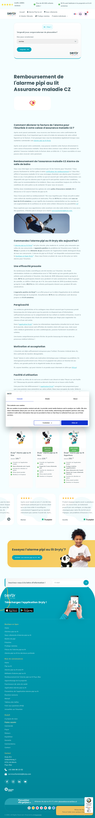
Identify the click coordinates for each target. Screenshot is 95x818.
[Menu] (92, 798)
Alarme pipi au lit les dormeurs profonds (20, 653)
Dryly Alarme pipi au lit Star (21, 454)
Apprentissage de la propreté (16, 680)
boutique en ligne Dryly (25, 256)
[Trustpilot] (38, 519)
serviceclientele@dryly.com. (62, 211)
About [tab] (75, 399)
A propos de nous (11, 719)
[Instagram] (13, 783)
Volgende (23, 49)
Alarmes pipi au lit (11, 631)
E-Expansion (37, 815)
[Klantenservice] (80, 14)
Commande (9, 726)
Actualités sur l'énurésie (14, 709)
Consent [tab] (19, 399)
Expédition (9, 737)
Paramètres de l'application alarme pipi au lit (22, 691)
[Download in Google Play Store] (27, 610)
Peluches (8, 642)
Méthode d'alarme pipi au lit (15, 673)
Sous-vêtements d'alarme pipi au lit (18, 635)
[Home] (10, 598)
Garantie (8, 740)
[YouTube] (25, 783)
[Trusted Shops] (9, 791)
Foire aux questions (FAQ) (14, 706)
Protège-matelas (11, 646)
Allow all (74, 423)
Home (7, 628)
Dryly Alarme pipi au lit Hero (47, 454)
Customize (46, 423)
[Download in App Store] (12, 610)
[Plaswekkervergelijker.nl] (24, 801)
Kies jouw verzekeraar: (25, 37)
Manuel (7, 698)
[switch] (89, 811)
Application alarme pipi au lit (15, 688)
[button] (59, 16)
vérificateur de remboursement (57, 171)
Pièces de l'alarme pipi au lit (15, 649)
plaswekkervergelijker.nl (67, 801)
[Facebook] (7, 783)
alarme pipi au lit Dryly (42, 140)
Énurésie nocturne (11, 695)
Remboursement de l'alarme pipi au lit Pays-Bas (23, 677)
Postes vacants (10, 722)
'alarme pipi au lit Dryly (24, 245)
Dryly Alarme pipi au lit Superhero (74, 454)
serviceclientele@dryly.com (19, 774)
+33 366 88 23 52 (15, 770)
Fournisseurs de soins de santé (16, 684)
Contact (7, 747)
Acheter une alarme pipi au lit (26, 557)
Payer (7, 729)
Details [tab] (47, 399)
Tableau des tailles (12, 702)
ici (77, 204)
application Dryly (26, 324)
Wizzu (74, 367)
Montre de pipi (10, 639)
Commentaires (10, 744)
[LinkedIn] (19, 783)
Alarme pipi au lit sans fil (14, 670)
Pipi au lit (8, 666)
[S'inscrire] (86, 582)
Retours (7, 733)
